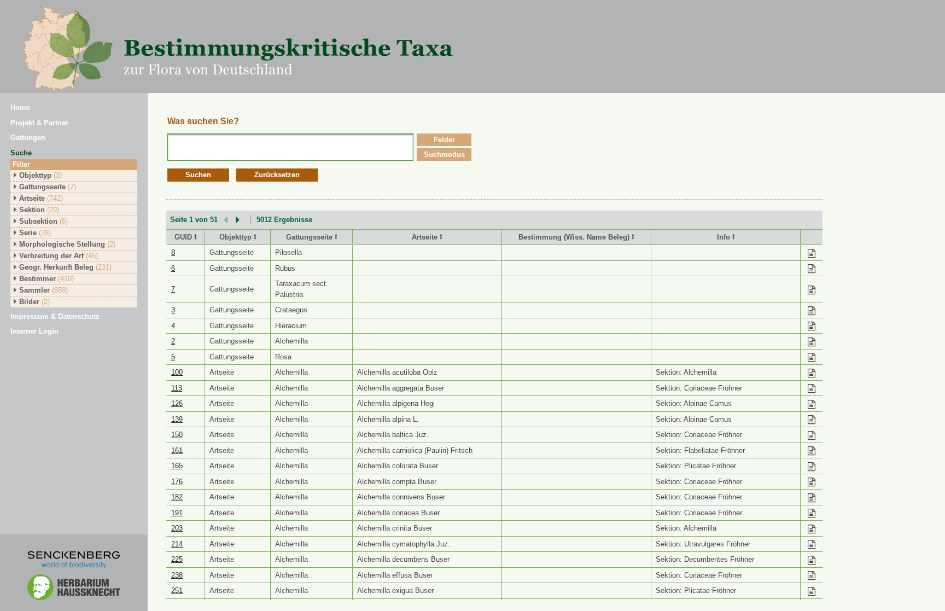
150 (177, 434)
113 (176, 388)
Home (20, 107)
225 (177, 559)
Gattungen (27, 137)
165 (177, 466)
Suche (21, 153)
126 (177, 403)
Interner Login (34, 331)
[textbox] (290, 147)
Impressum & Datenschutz (55, 316)
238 (177, 575)
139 (177, 419)
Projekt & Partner (39, 123)
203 (177, 528)
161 (177, 450)
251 (177, 590)
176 (177, 482)
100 (177, 372)
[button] (198, 175)
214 (177, 544)
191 (177, 513)
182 (177, 497)
